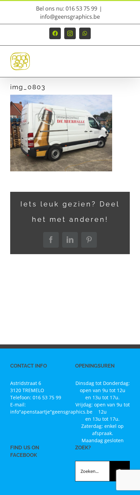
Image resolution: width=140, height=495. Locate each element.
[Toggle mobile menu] (126, 64)
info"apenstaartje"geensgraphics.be (51, 411)
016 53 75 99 (47, 397)
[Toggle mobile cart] (112, 64)
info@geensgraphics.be (70, 16)
